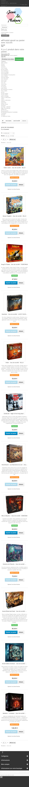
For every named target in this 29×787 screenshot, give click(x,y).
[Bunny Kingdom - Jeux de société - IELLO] (14, 205)
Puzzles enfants (4, 93)
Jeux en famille (4, 76)
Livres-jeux (3, 85)
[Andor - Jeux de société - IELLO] (14, 351)
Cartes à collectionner (5, 97)
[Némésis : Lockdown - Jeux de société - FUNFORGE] (14, 702)
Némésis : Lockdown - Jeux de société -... (14, 713)
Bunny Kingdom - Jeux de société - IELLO (14, 216)
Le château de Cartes (5, 116)
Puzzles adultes (4, 94)
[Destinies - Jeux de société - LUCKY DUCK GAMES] (14, 303)
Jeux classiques (4, 78)
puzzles (2, 92)
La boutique (3, 113)
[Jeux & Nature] (14, 16)
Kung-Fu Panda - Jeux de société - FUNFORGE (14, 264)
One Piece (3, 105)
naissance (3, 66)
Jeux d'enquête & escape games (8, 74)
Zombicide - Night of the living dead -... (14, 413)
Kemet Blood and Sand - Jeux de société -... (14, 611)
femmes (3, 64)
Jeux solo (3, 82)
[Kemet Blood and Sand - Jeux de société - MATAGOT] (14, 600)
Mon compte (5, 764)
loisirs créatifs (4, 90)
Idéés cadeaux (4, 62)
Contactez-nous (4, 2)
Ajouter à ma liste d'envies (14, 189)
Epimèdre (3, 114)
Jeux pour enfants (5, 77)
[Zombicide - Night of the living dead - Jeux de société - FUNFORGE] (14, 402)
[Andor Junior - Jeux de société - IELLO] (14, 156)
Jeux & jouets (4, 68)
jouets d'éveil (4, 88)
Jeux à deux (3, 81)
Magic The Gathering (5, 108)
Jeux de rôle (3, 84)
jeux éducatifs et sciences (6, 89)
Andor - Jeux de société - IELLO (14, 362)
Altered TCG (3, 109)
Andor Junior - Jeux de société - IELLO (14, 167)
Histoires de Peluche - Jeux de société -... (14, 564)
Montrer (3, 135)
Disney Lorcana (4, 104)
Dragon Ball (3, 102)
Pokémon (3, 101)
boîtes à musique (5, 96)
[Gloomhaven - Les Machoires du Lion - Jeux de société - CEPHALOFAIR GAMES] (14, 453)
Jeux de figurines (4, 73)
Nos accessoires (4, 110)
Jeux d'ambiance (4, 70)
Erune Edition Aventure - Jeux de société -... (14, 663)
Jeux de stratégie (5, 72)
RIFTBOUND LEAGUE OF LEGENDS (9, 112)
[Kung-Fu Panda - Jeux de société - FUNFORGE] (14, 253)
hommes (3, 65)
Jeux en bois (4, 80)
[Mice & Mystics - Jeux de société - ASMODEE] (14, 504)
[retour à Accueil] (2, 121)
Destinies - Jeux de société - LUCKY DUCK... (14, 314)
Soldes (2, 98)
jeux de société (4, 69)
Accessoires (3, 86)
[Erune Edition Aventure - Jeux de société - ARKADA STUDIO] (14, 652)
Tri (1, 133)
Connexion (3, 0)
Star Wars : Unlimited (5, 106)
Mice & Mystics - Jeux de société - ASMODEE (14, 516)
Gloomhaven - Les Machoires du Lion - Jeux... (14, 464)
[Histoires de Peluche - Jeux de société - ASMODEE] (14, 553)
